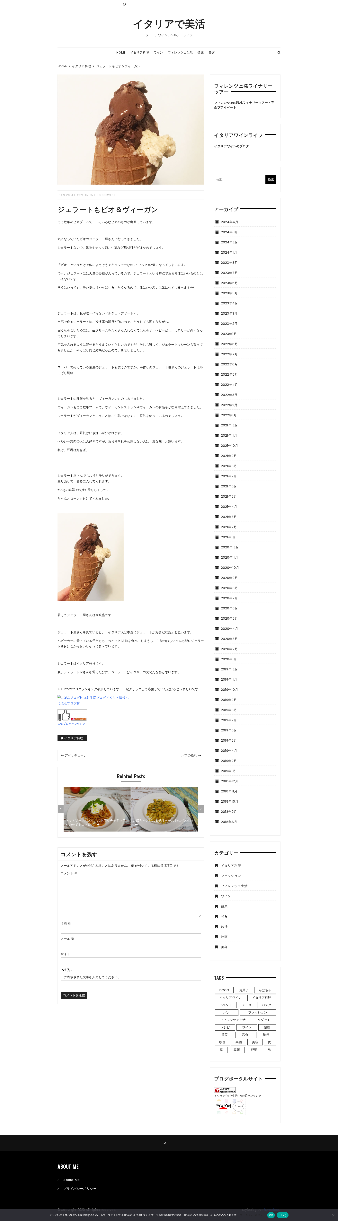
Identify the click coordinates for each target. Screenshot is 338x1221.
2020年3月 (229, 639)
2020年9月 (229, 578)
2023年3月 (229, 313)
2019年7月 (229, 720)
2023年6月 (229, 283)
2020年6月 (229, 608)
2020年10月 (230, 567)
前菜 (224, 1035)
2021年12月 (229, 425)
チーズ (247, 1005)
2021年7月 (229, 476)
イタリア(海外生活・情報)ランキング (237, 1096)
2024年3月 (229, 232)
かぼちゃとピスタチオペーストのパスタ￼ (163, 821)
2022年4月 (229, 384)
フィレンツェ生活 (180, 52)
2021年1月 (228, 537)
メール (67, 939)
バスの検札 (189, 755)
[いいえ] (333, 1215)
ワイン (158, 52)
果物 (239, 1042)
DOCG (224, 990)
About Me (71, 1180)
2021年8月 (229, 466)
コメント (69, 873)
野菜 (254, 1049)
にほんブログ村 (69, 703)
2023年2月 (229, 323)
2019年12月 (229, 669)
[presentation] (61, 809)
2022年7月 (229, 354)
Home (120, 52)
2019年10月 (229, 689)
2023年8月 (229, 262)
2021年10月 (229, 445)
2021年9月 (229, 456)
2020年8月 (229, 588)
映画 (224, 937)
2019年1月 (228, 771)
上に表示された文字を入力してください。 (91, 977)
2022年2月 (229, 405)
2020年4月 (229, 628)
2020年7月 (229, 598)
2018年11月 (229, 791)
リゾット (264, 1020)
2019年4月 (229, 750)
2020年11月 (229, 557)
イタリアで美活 (169, 23)
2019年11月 (229, 679)
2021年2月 (229, 527)
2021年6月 (229, 486)
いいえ (283, 1215)
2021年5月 (229, 496)
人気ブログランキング (71, 724)
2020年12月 (230, 547)
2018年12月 (229, 781)
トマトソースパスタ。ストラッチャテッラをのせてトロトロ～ (96, 823)
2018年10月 (229, 801)
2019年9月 (229, 700)
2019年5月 (229, 740)
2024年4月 (229, 222)
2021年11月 (229, 435)
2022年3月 (229, 395)
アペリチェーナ (76, 755)
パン (226, 1012)
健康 (201, 52)
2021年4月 (229, 506)
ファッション (231, 876)
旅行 (224, 926)
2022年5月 (229, 374)
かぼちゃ (265, 990)
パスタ (266, 1005)
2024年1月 (229, 252)
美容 (212, 52)
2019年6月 (229, 730)
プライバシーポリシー (80, 1188)
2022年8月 (229, 344)
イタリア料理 (139, 52)
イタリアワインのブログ (231, 146)
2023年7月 (229, 273)
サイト (65, 954)
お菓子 (244, 990)
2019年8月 (229, 710)
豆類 (237, 1049)
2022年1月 (229, 415)
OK (271, 1215)
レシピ (225, 1027)
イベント (225, 1005)
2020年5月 (229, 618)
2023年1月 (229, 334)
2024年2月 (229, 242)
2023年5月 (229, 293)
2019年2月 (229, 761)
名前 (66, 923)
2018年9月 (229, 811)
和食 (224, 916)
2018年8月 (229, 822)
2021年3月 (229, 517)
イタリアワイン (230, 997)
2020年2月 (229, 649)
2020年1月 (229, 659)
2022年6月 (229, 364)
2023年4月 (229, 303)
